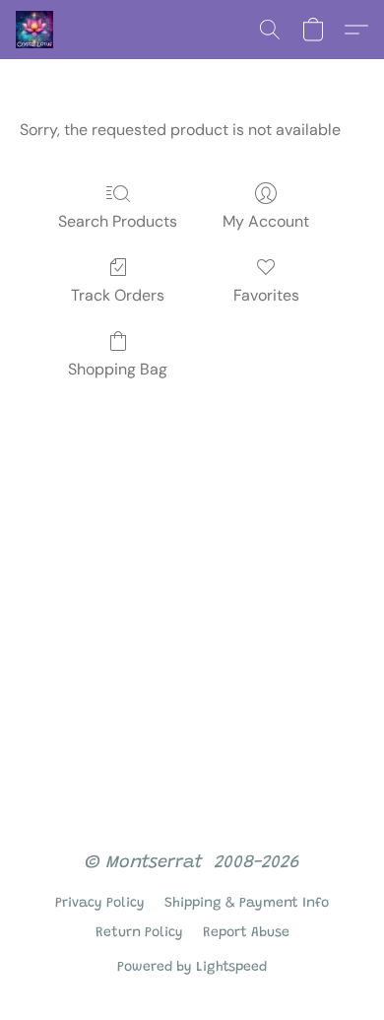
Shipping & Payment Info (246, 904)
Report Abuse (246, 933)
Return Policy (139, 933)
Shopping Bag (117, 369)
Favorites (266, 295)
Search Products (117, 221)
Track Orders (117, 295)
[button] (35, 29)
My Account (266, 221)
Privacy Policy (100, 904)
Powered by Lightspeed (192, 968)
